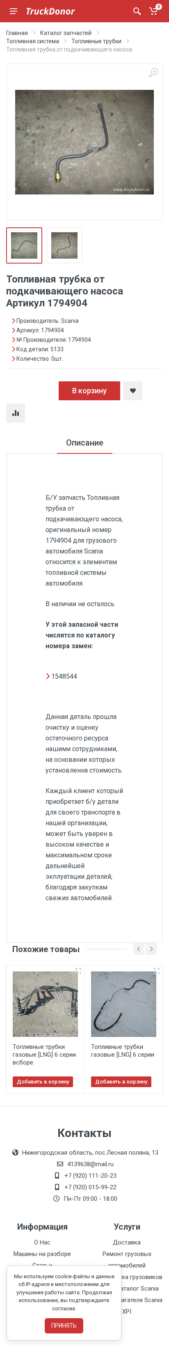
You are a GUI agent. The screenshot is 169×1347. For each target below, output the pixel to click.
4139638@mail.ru (90, 1164)
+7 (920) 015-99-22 (90, 1187)
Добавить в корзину (43, 1082)
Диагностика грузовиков (126, 1277)
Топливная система (32, 41)
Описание (84, 443)
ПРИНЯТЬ (64, 1325)
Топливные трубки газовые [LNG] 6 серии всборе (44, 1054)
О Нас (42, 1242)
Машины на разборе (42, 1254)
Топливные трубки (96, 41)
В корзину (89, 390)
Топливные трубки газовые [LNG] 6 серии (122, 1050)
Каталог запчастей (65, 33)
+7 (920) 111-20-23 (90, 1175)
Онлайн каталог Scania (127, 1288)
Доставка (127, 1242)
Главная (17, 33)
